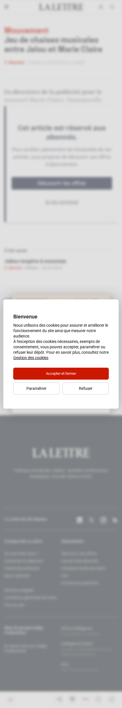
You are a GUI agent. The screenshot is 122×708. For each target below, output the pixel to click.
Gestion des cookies (30, 357)
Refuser (85, 388)
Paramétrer (36, 388)
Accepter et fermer (61, 373)
